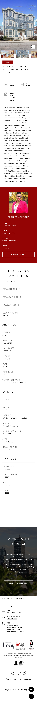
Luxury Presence (23, 679)
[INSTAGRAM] (19, 673)
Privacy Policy (27, 690)
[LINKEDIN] (24, 673)
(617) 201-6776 (8, 233)
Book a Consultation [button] (18, 583)
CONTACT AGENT (18, 254)
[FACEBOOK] (13, 673)
